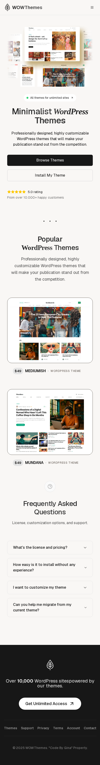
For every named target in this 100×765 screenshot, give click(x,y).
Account (73, 728)
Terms (58, 728)
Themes (10, 728)
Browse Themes (50, 160)
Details (78, 304)
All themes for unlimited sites (49, 98)
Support (27, 728)
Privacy (43, 728)
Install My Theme (50, 175)
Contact (90, 728)
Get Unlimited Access (46, 703)
